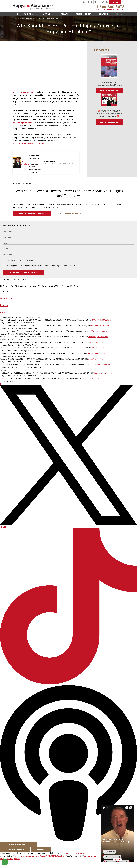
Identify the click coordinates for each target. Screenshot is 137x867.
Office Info (96, 320)
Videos (22, 19)
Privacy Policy (69, 853)
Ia (2, 312)
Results (64, 14)
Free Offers (101, 50)
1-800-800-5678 (110, 6)
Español (115, 2)
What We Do (48, 14)
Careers (40, 849)
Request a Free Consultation (31, 214)
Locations (103, 14)
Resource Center (84, 14)
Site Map (78, 853)
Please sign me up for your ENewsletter (19, 260)
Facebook (49, 163)
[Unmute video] (104, 807)
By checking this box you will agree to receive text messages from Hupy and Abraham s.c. (39, 266)
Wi (6, 298)
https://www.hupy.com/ (23, 92)
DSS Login (86, 853)
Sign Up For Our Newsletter (18, 844)
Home (15, 14)
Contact (120, 14)
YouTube (72, 163)
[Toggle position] (126, 807)
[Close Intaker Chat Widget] (130, 807)
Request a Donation (15, 849)
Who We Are (29, 14)
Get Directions (105, 320)
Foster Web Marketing (51, 856)
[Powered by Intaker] (121, 863)
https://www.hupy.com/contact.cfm (28, 143)
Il (4, 305)
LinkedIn (62, 163)
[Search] (122, 2)
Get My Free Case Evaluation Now (23, 272)
